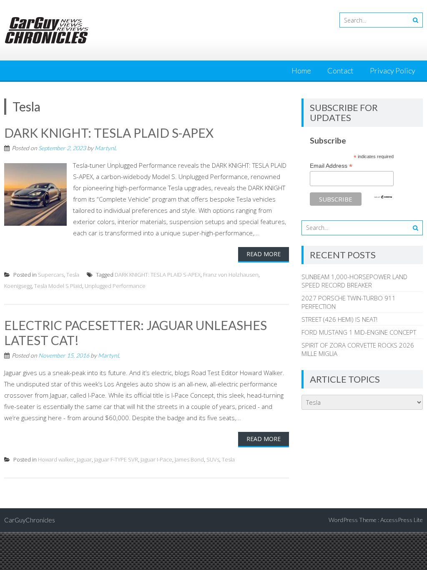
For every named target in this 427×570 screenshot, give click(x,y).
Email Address (331, 166)
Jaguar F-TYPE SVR (116, 459)
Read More (263, 254)
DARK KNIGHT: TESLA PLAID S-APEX (109, 132)
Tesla (72, 274)
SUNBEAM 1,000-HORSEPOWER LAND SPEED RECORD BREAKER (354, 280)
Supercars (51, 274)
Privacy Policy (392, 70)
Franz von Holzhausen (231, 274)
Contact (340, 70)
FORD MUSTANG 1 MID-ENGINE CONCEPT (358, 332)
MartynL (106, 147)
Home (301, 70)
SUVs (212, 459)
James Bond (189, 459)
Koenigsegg (18, 286)
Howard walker (56, 459)
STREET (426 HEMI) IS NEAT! (339, 319)
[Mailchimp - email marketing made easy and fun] (383, 197)
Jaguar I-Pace (156, 459)
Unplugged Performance (115, 286)
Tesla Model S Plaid (58, 286)
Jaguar (84, 459)
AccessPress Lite (401, 519)
